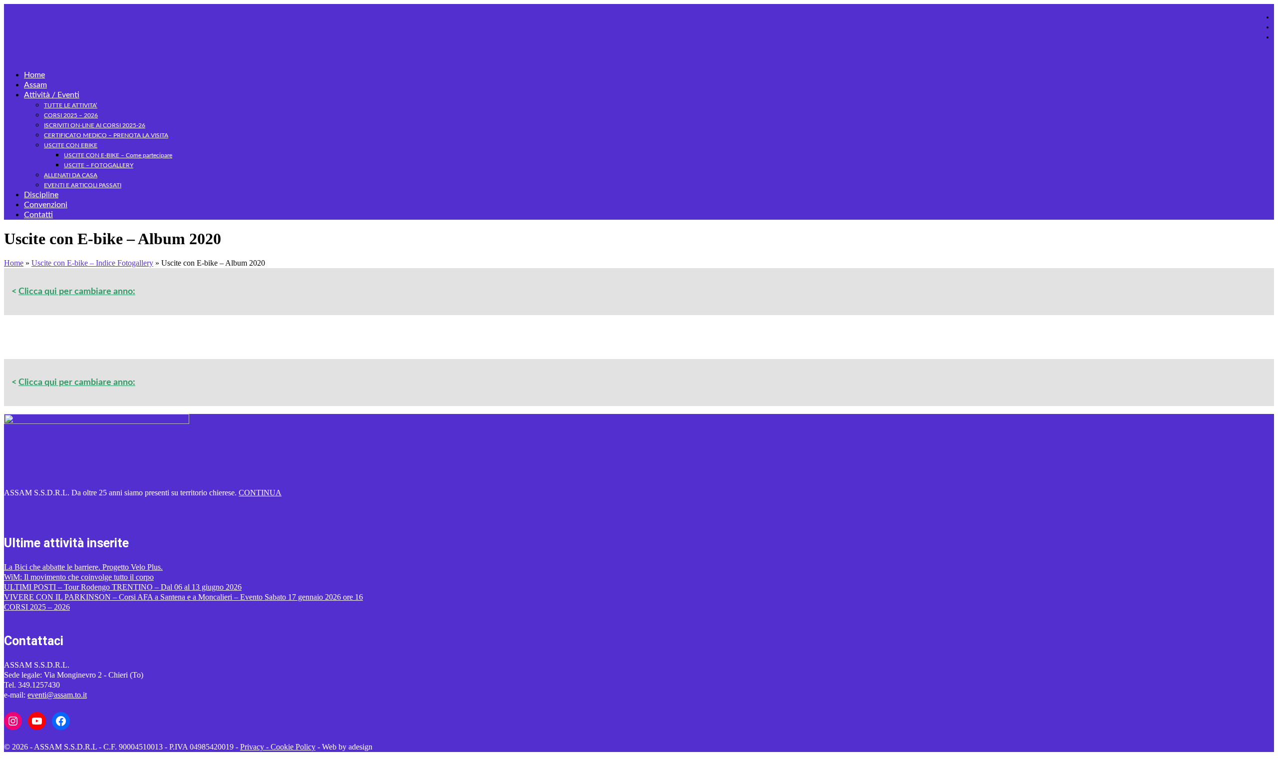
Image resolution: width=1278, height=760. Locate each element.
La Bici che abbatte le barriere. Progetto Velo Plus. (83, 567)
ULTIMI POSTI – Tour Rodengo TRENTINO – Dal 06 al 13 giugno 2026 (123, 587)
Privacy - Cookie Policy (278, 747)
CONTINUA (260, 492)
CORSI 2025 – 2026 (37, 607)
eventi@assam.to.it (57, 695)
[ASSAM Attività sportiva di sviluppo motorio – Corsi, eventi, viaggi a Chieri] (639, 22)
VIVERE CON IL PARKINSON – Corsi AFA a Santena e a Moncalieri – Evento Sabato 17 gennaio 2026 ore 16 (183, 597)
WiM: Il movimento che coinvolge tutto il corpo (79, 577)
